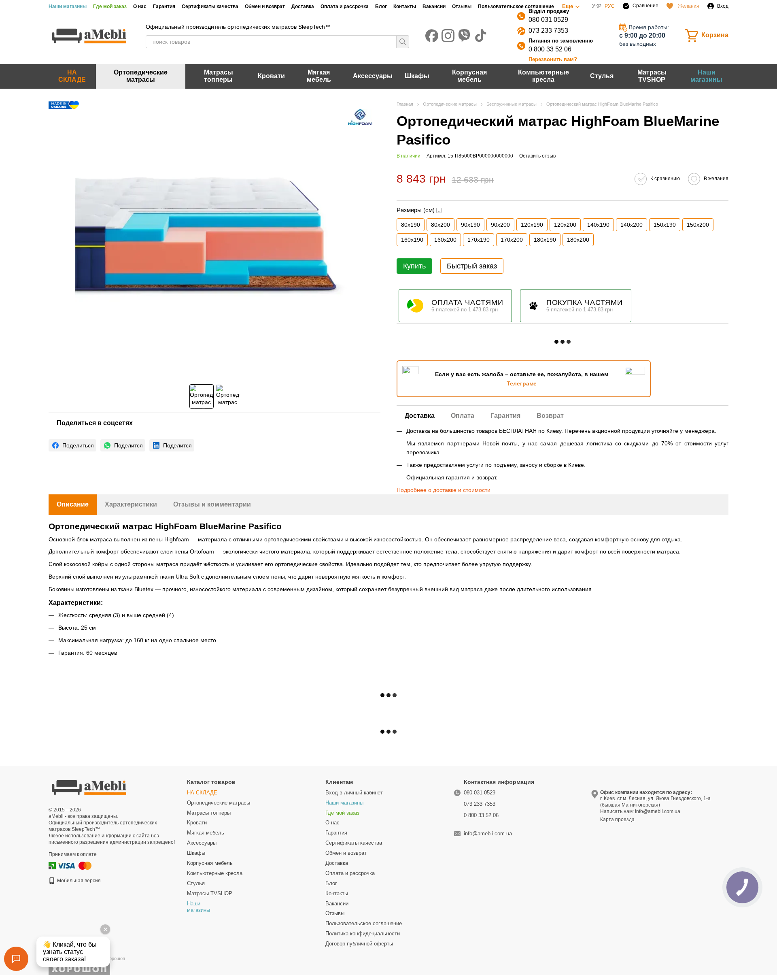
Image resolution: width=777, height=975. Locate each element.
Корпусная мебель (469, 76)
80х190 (410, 224)
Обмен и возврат (265, 6)
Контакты (404, 6)
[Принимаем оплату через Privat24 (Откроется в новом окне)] (52, 865)
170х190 (478, 239)
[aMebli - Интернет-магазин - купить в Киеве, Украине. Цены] (89, 787)
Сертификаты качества (210, 6)
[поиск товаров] (402, 41)
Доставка (302, 6)
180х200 (578, 239)
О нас (139, 6)
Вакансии (434, 6)
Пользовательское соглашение (516, 6)
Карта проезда (617, 819)
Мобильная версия (78, 880)
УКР (596, 6)
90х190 (470, 224)
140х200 (631, 224)
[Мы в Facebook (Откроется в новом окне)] (431, 35)
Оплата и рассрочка (345, 6)
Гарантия (164, 6)
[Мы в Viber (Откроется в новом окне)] (464, 35)
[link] (72, 445)
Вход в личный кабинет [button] (354, 793)
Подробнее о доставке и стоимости (443, 490)
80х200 (440, 224)
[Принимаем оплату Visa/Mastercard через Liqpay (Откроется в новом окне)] (75, 865)
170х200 (512, 239)
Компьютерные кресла (543, 76)
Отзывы (461, 6)
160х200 (445, 239)
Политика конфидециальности (362, 933)
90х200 (500, 224)
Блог (381, 6)
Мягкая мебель (319, 76)
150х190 (665, 224)
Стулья (602, 75)
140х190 (598, 224)
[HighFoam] (360, 117)
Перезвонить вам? (553, 59)
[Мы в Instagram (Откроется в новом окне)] (448, 35)
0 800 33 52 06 (550, 49)
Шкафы (417, 75)
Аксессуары (373, 75)
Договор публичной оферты (359, 944)
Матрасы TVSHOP (652, 76)
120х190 (532, 224)
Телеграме (522, 383)
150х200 (698, 224)
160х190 (412, 239)
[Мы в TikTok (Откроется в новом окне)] (480, 35)
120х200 (565, 224)
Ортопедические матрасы (141, 76)
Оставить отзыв (537, 156)
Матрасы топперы (218, 76)
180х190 (545, 239)
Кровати (271, 75)
